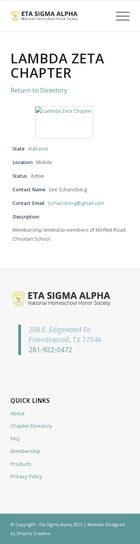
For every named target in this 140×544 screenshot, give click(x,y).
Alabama (38, 148)
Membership (25, 451)
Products (21, 463)
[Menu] (119, 15)
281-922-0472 (50, 349)
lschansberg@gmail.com (76, 203)
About (17, 413)
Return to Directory (38, 90)
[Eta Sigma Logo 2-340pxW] (58, 15)
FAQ (15, 438)
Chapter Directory (31, 425)
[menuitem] (119, 15)
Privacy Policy (26, 476)
